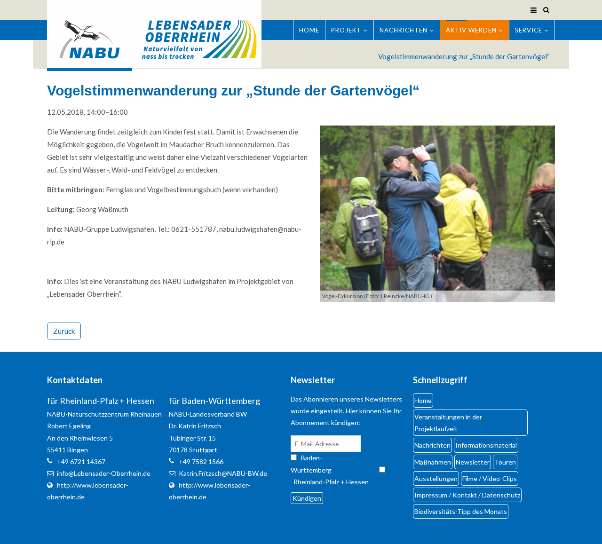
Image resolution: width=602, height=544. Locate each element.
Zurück (64, 331)
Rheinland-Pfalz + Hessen (331, 482)
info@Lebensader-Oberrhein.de (103, 473)
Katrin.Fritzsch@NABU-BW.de (223, 473)
